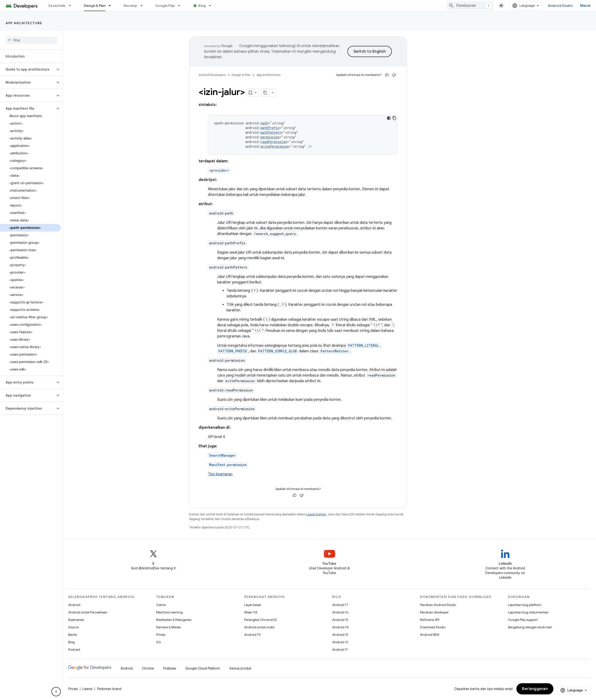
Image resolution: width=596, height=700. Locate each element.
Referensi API (429, 620)
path (264, 123)
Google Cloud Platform (202, 668)
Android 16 (340, 612)
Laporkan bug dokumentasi (528, 612)
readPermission (274, 141)
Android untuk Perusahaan (87, 612)
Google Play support (523, 620)
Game (161, 605)
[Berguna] (386, 74)
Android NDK (429, 634)
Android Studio (560, 5)
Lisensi (87, 689)
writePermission (275, 146)
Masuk (585, 5)
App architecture (24, 23)
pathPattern (271, 132)
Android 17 (340, 605)
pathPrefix (270, 128)
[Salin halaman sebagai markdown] (265, 93)
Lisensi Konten (316, 514)
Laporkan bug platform (525, 605)
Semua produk (240, 668)
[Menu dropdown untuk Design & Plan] (111, 5)
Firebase (169, 668)
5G (158, 642)
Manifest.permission (228, 464)
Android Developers (212, 75)
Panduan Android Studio (438, 605)
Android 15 (340, 620)
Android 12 (340, 642)
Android (74, 605)
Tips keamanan (220, 474)
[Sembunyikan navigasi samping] (56, 691)
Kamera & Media (168, 627)
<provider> (219, 170)
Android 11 (340, 649)
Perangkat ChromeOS (260, 620)
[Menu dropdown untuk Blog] (212, 5)
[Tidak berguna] (393, 74)
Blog (202, 5)
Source (73, 627)
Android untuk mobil (259, 627)
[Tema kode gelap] (389, 118)
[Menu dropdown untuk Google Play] (181, 5)
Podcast (74, 649)
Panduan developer (434, 612)
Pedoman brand (109, 689)
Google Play (165, 5)
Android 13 (340, 634)
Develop (130, 5)
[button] (27, 69)
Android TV (252, 634)
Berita (72, 634)
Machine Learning (169, 612)
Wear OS (250, 612)
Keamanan (76, 620)
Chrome (148, 668)
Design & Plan (94, 5)
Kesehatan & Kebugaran (174, 620)
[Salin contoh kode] (394, 118)
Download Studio (432, 627)
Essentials (57, 5)
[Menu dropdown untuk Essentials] (72, 5)
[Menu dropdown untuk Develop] (143, 5)
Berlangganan (535, 688)
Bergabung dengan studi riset (530, 627)
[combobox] (470, 5)
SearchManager (222, 455)
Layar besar (252, 605)
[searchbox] (31, 40)
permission (270, 137)
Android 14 (340, 627)
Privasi (160, 634)
